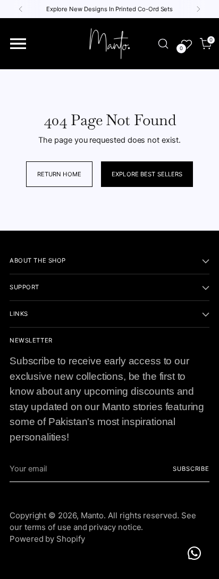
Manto (92, 515)
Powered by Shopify (47, 539)
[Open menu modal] (18, 44)
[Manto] (109, 43)
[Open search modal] (163, 44)
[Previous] (20, 9)
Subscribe (191, 468)
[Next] (198, 9)
